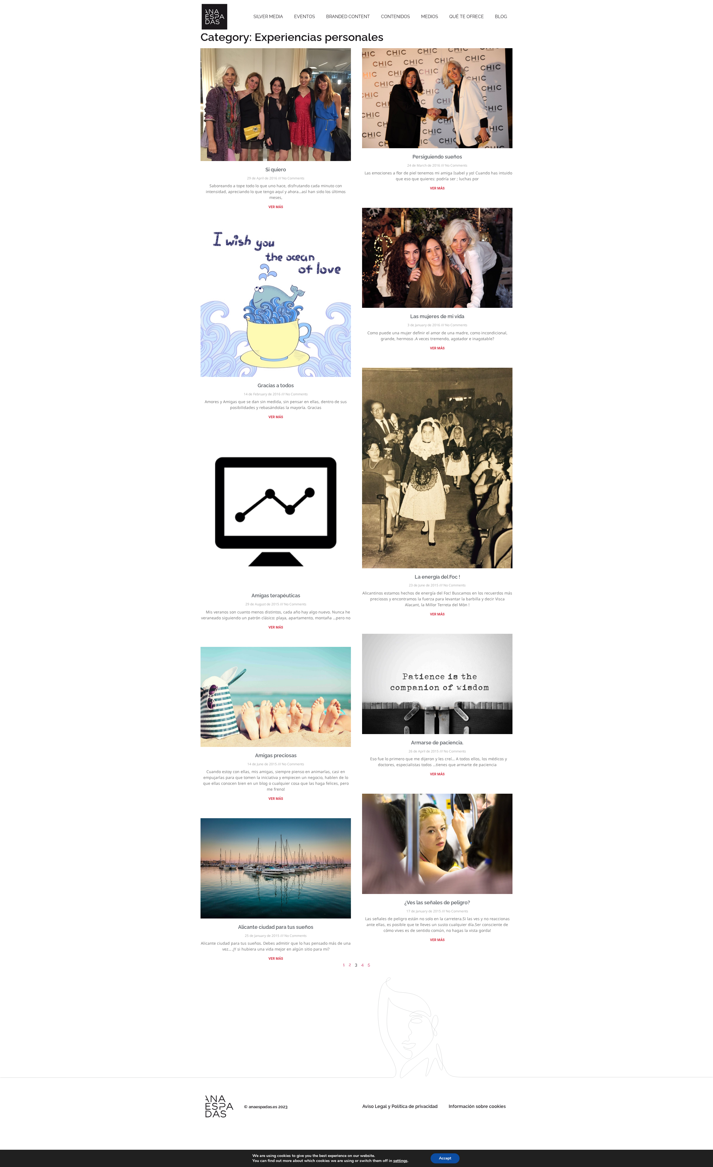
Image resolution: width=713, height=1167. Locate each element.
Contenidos (395, 16)
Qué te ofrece (466, 16)
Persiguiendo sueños (437, 157)
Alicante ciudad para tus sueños (275, 927)
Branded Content (348, 16)
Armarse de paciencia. (437, 742)
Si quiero (275, 169)
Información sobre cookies (477, 1106)
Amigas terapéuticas (275, 595)
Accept (445, 1158)
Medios (429, 16)
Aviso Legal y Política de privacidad (400, 1106)
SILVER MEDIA (268, 16)
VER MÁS (275, 207)
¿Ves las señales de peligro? (437, 902)
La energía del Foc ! (437, 577)
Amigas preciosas (276, 755)
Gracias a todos (276, 385)
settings (400, 1160)
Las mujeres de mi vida (437, 316)
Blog (501, 16)
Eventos (304, 16)
